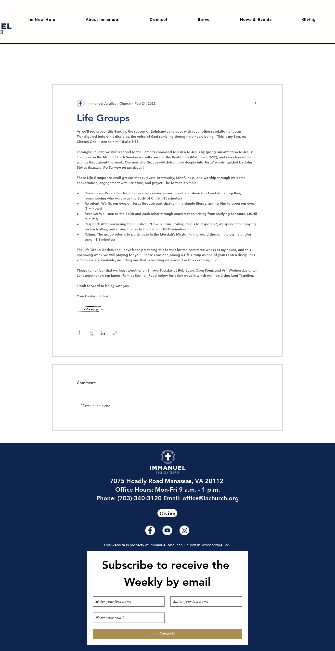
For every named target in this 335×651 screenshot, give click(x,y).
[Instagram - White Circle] (184, 530)
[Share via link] (115, 333)
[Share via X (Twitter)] (91, 333)
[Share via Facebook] (79, 333)
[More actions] (255, 103)
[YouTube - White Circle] (167, 530)
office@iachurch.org (210, 498)
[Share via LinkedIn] (103, 333)
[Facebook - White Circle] (150, 530)
